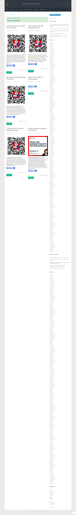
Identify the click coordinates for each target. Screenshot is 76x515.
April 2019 (51, 135)
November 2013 (52, 193)
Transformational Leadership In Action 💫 (57, 33)
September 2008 (52, 246)
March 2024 (51, 74)
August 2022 (52, 95)
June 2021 (51, 109)
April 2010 (51, 230)
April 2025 (51, 60)
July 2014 (51, 189)
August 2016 (52, 165)
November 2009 (52, 234)
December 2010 (52, 222)
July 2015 (51, 179)
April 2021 (51, 111)
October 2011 (52, 215)
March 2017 (51, 160)
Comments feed (52, 503)
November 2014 (52, 184)
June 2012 (51, 209)
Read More (9, 72)
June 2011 (51, 219)
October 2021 (52, 105)
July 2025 (51, 57)
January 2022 (52, 333)
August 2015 (52, 178)
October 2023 (52, 80)
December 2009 (52, 233)
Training (51, 493)
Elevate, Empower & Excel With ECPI (61, 257)
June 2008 (51, 250)
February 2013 (52, 203)
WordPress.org (52, 504)
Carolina (17, 30)
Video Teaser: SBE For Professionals (35, 78)
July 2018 (51, 145)
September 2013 (52, 195)
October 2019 (52, 130)
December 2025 (52, 51)
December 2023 (52, 309)
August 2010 (52, 227)
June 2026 (51, 45)
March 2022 (51, 99)
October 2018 (52, 142)
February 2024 (52, 75)
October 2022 (52, 93)
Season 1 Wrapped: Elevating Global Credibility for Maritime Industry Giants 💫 (58, 36)
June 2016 (51, 167)
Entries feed (52, 502)
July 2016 (51, 166)
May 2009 (51, 239)
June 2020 (51, 122)
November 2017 (52, 153)
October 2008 (52, 245)
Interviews (51, 491)
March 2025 (51, 61)
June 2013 (51, 198)
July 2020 (51, 121)
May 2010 (51, 229)
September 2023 (52, 81)
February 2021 (52, 113)
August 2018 (52, 144)
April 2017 (51, 159)
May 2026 (51, 46)
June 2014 (51, 190)
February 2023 (52, 88)
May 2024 (51, 72)
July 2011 (51, 218)
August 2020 (52, 120)
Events (51, 490)
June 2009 (51, 238)
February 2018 (52, 149)
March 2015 (51, 183)
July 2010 (51, 228)
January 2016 (52, 172)
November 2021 (52, 104)
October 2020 (52, 118)
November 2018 (52, 141)
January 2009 (52, 243)
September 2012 (52, 207)
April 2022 (51, 98)
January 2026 (52, 50)
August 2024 (52, 69)
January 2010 (52, 232)
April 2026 (51, 47)
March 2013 (51, 202)
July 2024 (51, 70)
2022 (10, 14)
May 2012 (51, 210)
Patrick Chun (52, 257)
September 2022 (52, 94)
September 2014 (52, 418)
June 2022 (51, 97)
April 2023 (51, 86)
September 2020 (52, 119)
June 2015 (51, 180)
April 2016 (51, 169)
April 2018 (51, 148)
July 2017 (51, 156)
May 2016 (51, 168)
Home (7, 14)
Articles (9, 69)
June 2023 (51, 84)
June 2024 (51, 71)
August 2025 (52, 56)
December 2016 (52, 394)
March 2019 (51, 136)
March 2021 (51, 112)
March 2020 (51, 125)
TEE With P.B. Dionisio (59, 268)
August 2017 (52, 155)
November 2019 (52, 129)
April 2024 (51, 73)
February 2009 (52, 242)
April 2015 (51, 182)
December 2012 (52, 205)
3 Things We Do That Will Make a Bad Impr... (14, 129)
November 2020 (52, 117)
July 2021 (51, 108)
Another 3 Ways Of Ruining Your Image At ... (15, 27)
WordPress (44, 511)
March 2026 (51, 48)
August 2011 (52, 217)
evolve (31, 511)
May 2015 (51, 181)
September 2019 (52, 131)
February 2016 (52, 171)
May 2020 (51, 123)
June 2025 (51, 58)
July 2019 (51, 132)
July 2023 (51, 83)
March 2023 (51, 87)
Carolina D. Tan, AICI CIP (53, 18)
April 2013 (51, 433)
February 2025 (52, 62)
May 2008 (51, 251)
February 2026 (52, 49)
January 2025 (52, 63)
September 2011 (52, 216)
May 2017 (51, 158)
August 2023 (52, 82)
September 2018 (52, 143)
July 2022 (51, 96)
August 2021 (52, 107)
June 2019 (51, 133)
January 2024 (52, 76)
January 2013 (52, 204)
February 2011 (52, 221)
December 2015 (52, 173)
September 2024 (52, 68)
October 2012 (52, 206)
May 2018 (51, 147)
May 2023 (51, 85)
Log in (51, 501)
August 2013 (52, 196)
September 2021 (52, 106)
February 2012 (52, 214)
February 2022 (52, 100)
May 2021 (51, 110)
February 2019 (52, 137)
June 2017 (51, 157)
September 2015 (52, 177)
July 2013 (51, 197)
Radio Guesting (52, 492)
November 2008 (52, 244)
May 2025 (51, 59)
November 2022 (52, 92)
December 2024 (52, 64)
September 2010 (52, 226)
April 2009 (51, 240)
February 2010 (52, 231)
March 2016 (51, 170)
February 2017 (52, 161)
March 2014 (51, 192)
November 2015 (52, 174)
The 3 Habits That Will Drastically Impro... (35, 27)
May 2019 (51, 134)
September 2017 (52, 154)
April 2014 (51, 191)
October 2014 (52, 185)
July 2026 (51, 44)
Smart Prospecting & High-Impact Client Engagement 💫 (59, 28)
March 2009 (51, 241)
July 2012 (51, 208)
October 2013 (52, 194)
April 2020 (51, 124)
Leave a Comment (23, 69)
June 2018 (51, 146)
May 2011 (51, 220)
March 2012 (51, 213)
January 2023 (52, 89)
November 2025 (52, 52)
